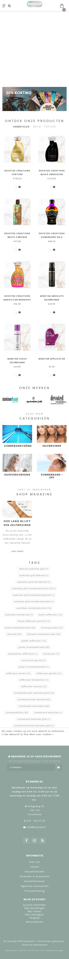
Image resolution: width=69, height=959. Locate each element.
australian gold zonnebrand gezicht (33, 595)
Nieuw (37, 126)
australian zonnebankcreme (34, 608)
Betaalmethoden (34, 871)
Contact (34, 866)
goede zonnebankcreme (33, 647)
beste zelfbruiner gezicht (34, 621)
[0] (63, 5)
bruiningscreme (52, 627)
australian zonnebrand (19, 614)
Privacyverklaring (35, 890)
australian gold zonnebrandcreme (34, 601)
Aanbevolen (21, 126)
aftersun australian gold (33, 568)
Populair (50, 126)
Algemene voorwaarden (35, 886)
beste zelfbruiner (50, 614)
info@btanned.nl (36, 827)
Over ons (34, 861)
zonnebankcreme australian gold (34, 693)
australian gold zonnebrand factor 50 (33, 588)
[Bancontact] (45, 933)
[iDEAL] (24, 933)
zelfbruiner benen (18, 673)
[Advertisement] (34, 47)
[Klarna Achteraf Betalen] (34, 933)
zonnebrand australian (48, 712)
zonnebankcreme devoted (33, 699)
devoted (14, 634)
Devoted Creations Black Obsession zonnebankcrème (52, 174)
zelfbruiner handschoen (33, 679)
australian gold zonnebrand (33, 582)
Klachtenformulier (34, 881)
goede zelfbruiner (34, 640)
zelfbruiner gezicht (48, 673)
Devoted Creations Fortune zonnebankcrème (17, 174)
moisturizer (51, 653)
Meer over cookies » (41, 734)
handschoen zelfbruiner (22, 653)
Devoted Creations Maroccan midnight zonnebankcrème (17, 300)
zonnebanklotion (17, 712)
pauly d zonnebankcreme (33, 666)
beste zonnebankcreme (20, 627)
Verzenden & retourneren (35, 876)
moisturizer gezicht (34, 660)
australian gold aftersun (33, 575)
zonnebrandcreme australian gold (34, 725)
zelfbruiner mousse (34, 686)
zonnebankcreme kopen (33, 706)
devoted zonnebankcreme (43, 634)
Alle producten (34, 921)
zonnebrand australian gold (33, 719)
